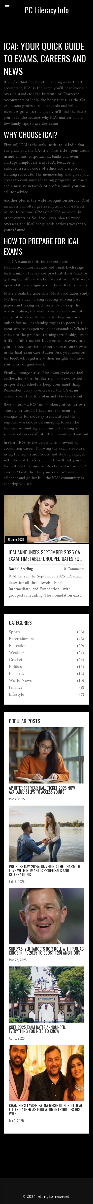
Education (18, 646)
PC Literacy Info (46, 10)
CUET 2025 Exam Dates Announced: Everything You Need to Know (37, 1029)
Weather (16, 653)
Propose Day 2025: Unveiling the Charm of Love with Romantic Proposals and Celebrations (44, 870)
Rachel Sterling (21, 569)
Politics (15, 667)
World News (20, 681)
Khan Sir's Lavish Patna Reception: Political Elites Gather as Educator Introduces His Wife (46, 1109)
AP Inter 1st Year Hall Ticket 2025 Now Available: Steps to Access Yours (42, 790)
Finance (16, 688)
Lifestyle (16, 694)
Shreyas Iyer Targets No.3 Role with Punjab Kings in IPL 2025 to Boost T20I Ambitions (46, 951)
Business (16, 674)
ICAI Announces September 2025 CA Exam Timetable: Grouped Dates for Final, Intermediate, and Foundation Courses (45, 555)
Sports (14, 632)
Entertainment (21, 639)
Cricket (15, 660)
